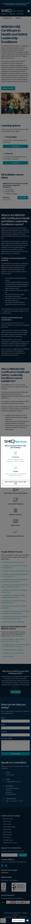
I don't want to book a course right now (15, 483)
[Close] (28, 438)
